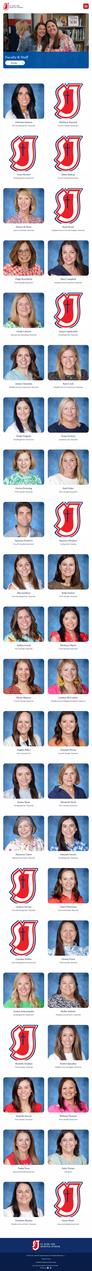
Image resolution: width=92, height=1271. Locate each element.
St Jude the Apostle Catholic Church (44, 1265)
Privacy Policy (46, 1259)
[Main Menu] (86, 6)
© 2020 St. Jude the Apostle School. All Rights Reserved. (45, 1255)
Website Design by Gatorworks (46, 1262)
